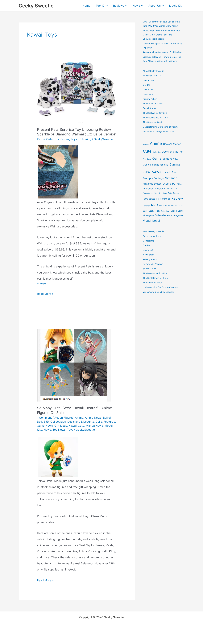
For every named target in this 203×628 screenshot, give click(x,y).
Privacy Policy (150, 99)
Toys (74, 139)
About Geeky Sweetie (153, 71)
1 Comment (44, 417)
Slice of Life (179, 206)
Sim (160, 206)
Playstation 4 (147, 193)
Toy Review (61, 139)
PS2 (155, 193)
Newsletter (148, 94)
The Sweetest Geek (152, 122)
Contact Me (148, 80)
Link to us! (148, 89)
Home (86, 5)
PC (174, 183)
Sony (145, 211)
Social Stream (149, 108)
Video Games (162, 215)
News (136, 5)
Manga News (94, 425)
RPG (154, 205)
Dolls (99, 421)
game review (170, 158)
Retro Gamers (173, 193)
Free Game (147, 159)
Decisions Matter (172, 151)
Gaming (174, 164)
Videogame (148, 215)
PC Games (148, 188)
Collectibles (58, 421)
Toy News (59, 429)
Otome (167, 183)
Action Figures (63, 417)
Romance (146, 206)
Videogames (177, 215)
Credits (146, 85)
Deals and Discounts (80, 421)
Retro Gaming (163, 199)
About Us (154, 5)
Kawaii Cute (45, 139)
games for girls (160, 164)
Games (147, 164)
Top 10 (100, 5)
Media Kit (175, 5)
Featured (109, 421)
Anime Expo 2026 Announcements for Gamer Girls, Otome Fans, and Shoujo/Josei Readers (161, 34)
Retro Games (149, 199)
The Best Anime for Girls (155, 113)
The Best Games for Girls (155, 117)
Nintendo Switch (152, 183)
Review (177, 198)
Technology (165, 211)
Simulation (168, 205)
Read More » (45, 294)
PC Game (180, 184)
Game (156, 158)
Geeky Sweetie (36, 6)
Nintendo (171, 178)
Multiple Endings (153, 178)
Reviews (118, 5)
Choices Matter (172, 143)
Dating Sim (156, 152)
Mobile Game (171, 172)
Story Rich (154, 210)
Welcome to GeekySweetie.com (158, 131)
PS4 (160, 193)
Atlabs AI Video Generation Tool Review (162, 52)
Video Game (177, 211)
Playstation (160, 188)
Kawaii (157, 171)
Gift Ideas (60, 425)
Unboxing (85, 139)
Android (146, 144)
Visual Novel (151, 220)
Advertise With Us (152, 75)
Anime (79, 417)
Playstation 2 (172, 189)
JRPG (146, 172)
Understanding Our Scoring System (160, 127)
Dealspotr (59, 516)
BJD (46, 421)
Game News (45, 425)
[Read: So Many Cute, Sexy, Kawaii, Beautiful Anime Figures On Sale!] (73, 364)
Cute (147, 151)
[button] (106, 5)
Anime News (93, 417)
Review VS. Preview (153, 103)
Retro (165, 193)
